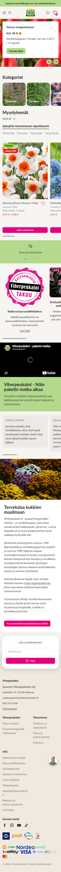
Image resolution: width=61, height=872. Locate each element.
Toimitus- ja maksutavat (40, 725)
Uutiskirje (8, 810)
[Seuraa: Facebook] (5, 825)
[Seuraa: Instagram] (12, 825)
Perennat (8, 133)
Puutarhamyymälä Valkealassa (13, 731)
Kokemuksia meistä (14, 757)
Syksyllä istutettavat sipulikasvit (26, 126)
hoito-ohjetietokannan (37, 583)
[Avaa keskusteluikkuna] (52, 760)
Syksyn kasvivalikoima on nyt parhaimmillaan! (30, 3)
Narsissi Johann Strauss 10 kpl (20, 203)
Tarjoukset (51, 133)
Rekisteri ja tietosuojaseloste (13, 802)
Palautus (38, 742)
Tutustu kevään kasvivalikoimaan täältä (27, 623)
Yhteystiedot (10, 708)
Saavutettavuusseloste (15, 793)
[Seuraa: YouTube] (19, 825)
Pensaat (22, 133)
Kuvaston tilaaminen (15, 774)
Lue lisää (25, 330)
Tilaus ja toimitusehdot (41, 735)
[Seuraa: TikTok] (26, 825)
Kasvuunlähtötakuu (14, 763)
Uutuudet (36, 133)
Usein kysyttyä (11, 779)
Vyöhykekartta (11, 768)
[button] (55, 13)
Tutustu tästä (16, 51)
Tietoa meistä (10, 723)
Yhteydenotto (11, 785)
